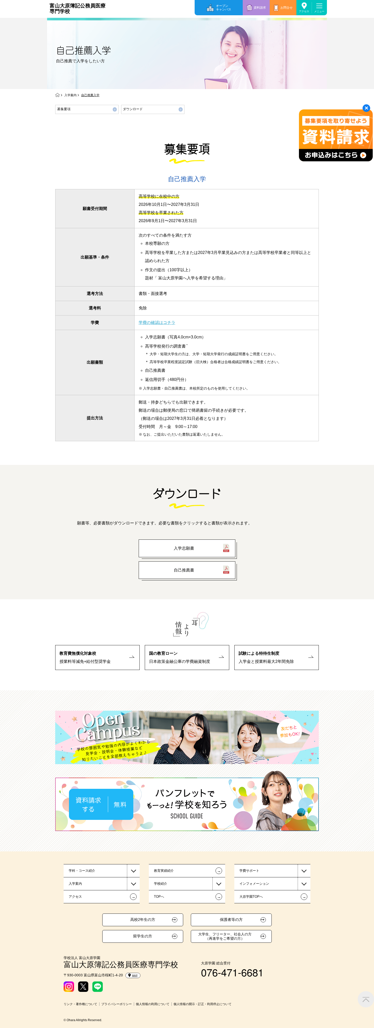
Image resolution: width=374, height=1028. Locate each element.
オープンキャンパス (223, 7)
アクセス (304, 11)
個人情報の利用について (152, 1004)
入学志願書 (184, 548)
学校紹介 (160, 884)
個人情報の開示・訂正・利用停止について (203, 1004)
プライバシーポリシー (116, 1004)
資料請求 (260, 7)
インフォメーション (254, 884)
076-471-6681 (232, 972)
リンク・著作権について (80, 1004)
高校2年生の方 (142, 920)
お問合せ (286, 7)
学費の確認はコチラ (157, 322)
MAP (135, 975)
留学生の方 (142, 936)
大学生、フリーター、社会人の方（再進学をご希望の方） (225, 936)
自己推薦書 (184, 570)
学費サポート (249, 871)
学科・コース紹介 (82, 871)
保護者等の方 (231, 920)
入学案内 (70, 95)
